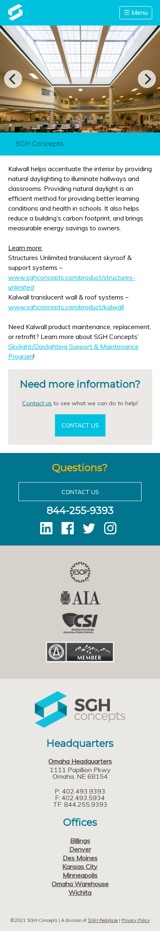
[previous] (13, 79)
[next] (147, 79)
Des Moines (80, 858)
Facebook (67, 528)
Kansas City (80, 866)
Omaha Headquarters (80, 761)
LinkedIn (46, 528)
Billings (80, 840)
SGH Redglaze (103, 920)
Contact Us (80, 425)
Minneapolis (80, 875)
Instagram (110, 528)
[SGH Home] (15, 18)
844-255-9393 (80, 510)
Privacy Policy (135, 920)
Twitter (89, 528)
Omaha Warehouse (80, 884)
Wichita (80, 892)
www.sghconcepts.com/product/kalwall (66, 307)
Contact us (37, 403)
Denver (80, 849)
